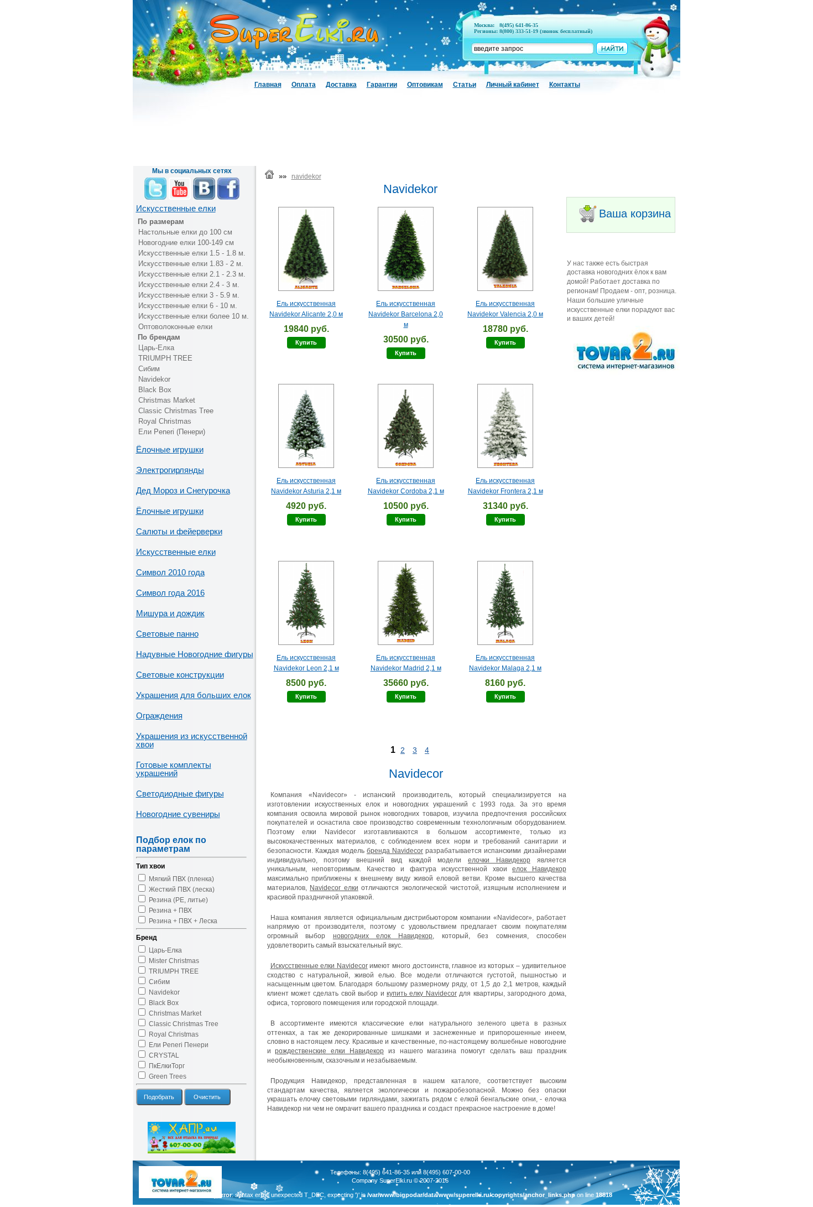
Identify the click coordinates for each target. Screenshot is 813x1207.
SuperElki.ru (395, 1180)
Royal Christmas (164, 421)
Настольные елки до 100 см (185, 232)
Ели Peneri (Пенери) (171, 432)
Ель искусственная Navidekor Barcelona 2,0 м (405, 314)
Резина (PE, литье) (178, 900)
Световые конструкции (180, 674)
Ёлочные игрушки (170, 449)
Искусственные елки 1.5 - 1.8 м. (192, 253)
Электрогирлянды (170, 470)
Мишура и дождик (170, 613)
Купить (306, 342)
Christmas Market (166, 400)
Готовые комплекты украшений (173, 769)
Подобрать (159, 1097)
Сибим (149, 369)
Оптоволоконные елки (175, 326)
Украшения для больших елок (193, 695)
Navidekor (154, 379)
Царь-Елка (156, 348)
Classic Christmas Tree (175, 411)
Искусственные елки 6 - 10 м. (187, 305)
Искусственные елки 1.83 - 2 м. (190, 263)
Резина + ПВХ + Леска (183, 921)
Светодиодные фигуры (180, 793)
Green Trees (167, 1076)
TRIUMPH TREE (165, 358)
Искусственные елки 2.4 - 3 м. (188, 284)
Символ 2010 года (170, 572)
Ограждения (159, 715)
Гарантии (382, 85)
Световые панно (167, 633)
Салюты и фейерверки (179, 531)
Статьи (464, 85)
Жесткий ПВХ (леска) (182, 889)
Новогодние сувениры (178, 814)
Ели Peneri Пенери (179, 1045)
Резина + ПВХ (170, 910)
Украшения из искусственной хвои (191, 740)
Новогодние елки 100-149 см (186, 242)
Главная (268, 85)
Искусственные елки (176, 208)
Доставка (341, 85)
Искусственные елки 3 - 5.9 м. (188, 295)
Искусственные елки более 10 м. (193, 316)
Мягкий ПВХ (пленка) (181, 879)
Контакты (564, 85)
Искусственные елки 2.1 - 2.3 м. (192, 274)
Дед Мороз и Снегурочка (183, 490)
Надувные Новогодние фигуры (194, 654)
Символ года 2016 (170, 592)
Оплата (303, 85)
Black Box (154, 390)
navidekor (306, 176)
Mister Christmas (174, 961)
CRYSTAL (164, 1055)
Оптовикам (425, 85)
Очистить (207, 1097)
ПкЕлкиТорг (167, 1066)
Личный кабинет (512, 85)
